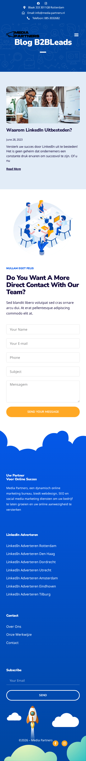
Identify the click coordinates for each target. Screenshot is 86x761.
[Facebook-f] (55, 743)
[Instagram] (64, 743)
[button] (76, 34)
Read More (13, 169)
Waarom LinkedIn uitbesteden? (39, 130)
